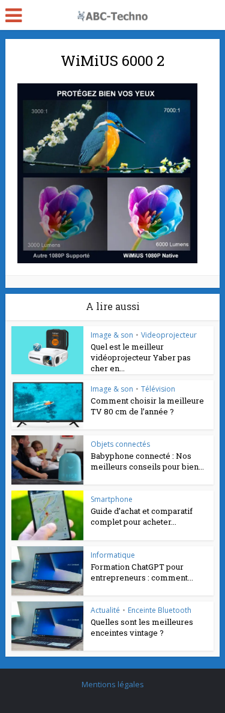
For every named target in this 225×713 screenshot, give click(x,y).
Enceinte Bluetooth (159, 610)
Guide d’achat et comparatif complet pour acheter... (142, 516)
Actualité (105, 610)
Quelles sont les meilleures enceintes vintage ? (142, 627)
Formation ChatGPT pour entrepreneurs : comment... (142, 572)
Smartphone (112, 499)
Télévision (158, 389)
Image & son (112, 335)
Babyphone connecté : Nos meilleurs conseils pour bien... (147, 461)
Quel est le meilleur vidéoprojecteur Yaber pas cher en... (141, 357)
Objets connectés (120, 444)
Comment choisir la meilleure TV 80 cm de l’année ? (147, 406)
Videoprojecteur (169, 335)
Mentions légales (113, 684)
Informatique (113, 555)
